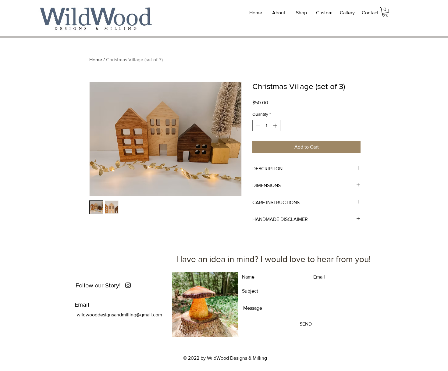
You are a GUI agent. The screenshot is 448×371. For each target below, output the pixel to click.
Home (95, 59)
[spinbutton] (266, 125)
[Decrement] (257, 125)
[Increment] (275, 125)
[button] (385, 11)
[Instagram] (128, 285)
